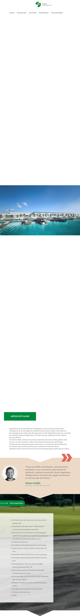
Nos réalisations (44, 12)
